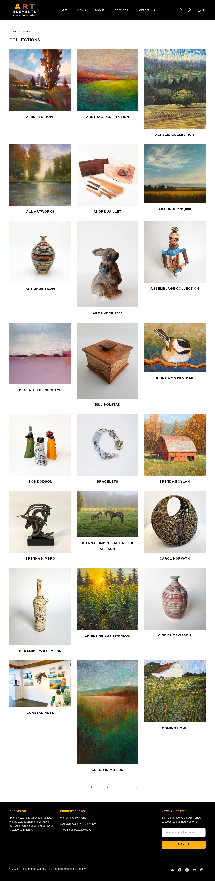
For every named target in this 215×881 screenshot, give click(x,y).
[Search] (180, 10)
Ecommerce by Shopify (72, 868)
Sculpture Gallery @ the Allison (78, 823)
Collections (25, 31)
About (99, 10)
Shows (80, 10)
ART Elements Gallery (32, 868)
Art (64, 10)
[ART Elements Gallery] (24, 10)
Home (12, 31)
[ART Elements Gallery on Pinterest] (202, 870)
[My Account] (190, 10)
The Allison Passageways (75, 829)
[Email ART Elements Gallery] (172, 870)
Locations (120, 10)
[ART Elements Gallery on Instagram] (187, 870)
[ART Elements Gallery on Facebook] (179, 870)
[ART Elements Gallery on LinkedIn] (194, 870)
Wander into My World (73, 817)
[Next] (136, 787)
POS (49, 868)
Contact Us (146, 10)
